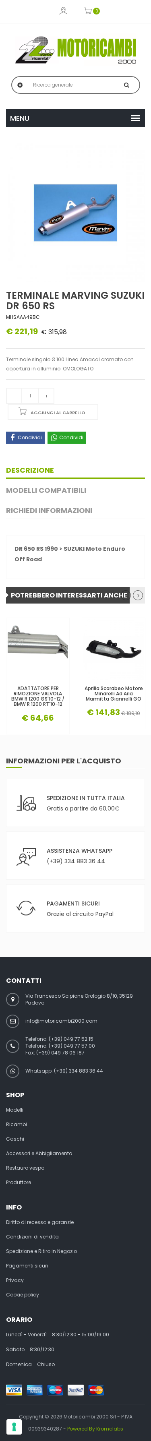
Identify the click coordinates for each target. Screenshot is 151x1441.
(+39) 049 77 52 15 (71, 1039)
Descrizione (30, 470)
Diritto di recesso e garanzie (40, 1222)
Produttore (18, 1182)
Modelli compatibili (46, 490)
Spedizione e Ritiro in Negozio (41, 1251)
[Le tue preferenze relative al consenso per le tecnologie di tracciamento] (14, 1427)
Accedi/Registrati (63, 11)
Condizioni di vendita (32, 1237)
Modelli (14, 1110)
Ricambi (16, 1124)
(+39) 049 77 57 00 (72, 1045)
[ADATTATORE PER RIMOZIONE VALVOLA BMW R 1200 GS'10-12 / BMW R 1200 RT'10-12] (38, 649)
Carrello (87, 11)
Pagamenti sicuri (27, 1266)
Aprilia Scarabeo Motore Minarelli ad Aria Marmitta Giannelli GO (114, 694)
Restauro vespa (25, 1168)
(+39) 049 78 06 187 (60, 1052)
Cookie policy (22, 1295)
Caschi (15, 1139)
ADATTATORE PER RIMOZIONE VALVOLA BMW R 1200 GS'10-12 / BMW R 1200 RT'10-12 (37, 696)
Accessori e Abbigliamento (39, 1153)
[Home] (75, 49)
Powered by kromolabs (95, 1428)
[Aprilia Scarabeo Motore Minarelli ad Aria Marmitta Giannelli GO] (113, 649)
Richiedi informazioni (49, 510)
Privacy (15, 1280)
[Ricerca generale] (126, 85)
